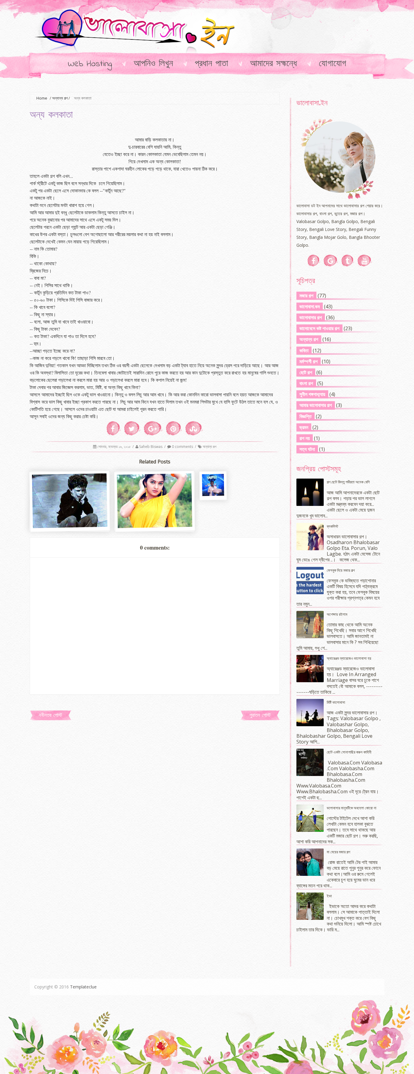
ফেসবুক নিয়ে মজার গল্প (341, 570)
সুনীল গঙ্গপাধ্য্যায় (312, 394)
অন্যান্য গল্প (60, 98)
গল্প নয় (304, 438)
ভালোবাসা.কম (309, 306)
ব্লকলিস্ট (332, 526)
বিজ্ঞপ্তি (305, 416)
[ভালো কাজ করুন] (70, 525)
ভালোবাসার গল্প (310, 317)
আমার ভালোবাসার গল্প (315, 405)
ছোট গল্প (305, 372)
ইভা (329, 896)
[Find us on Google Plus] (331, 261)
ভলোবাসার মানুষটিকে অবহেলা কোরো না (351, 808)
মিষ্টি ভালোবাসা (336, 702)
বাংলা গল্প (306, 383)
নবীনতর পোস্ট (50, 715)
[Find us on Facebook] (314, 261)
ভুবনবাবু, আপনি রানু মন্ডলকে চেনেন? (214, 533)
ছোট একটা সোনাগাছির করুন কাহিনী (349, 752)
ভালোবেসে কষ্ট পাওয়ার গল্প (319, 328)
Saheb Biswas (151, 446)
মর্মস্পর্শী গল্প (308, 361)
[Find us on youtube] (365, 261)
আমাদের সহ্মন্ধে (273, 64)
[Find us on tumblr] (348, 261)
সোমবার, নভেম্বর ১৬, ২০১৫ (114, 446)
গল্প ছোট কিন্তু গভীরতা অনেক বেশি (348, 482)
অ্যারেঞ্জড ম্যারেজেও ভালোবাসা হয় (349, 658)
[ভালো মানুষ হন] (155, 525)
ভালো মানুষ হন (155, 515)
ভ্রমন (303, 427)
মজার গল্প (306, 295)
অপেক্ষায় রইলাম (337, 614)
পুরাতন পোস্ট (260, 715)
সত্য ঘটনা (307, 449)
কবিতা (304, 350)
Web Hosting (90, 64)
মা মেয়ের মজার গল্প (338, 852)
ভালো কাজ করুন (70, 515)
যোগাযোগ (332, 64)
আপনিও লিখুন (153, 64)
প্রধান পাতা (211, 64)
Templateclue (83, 987)
